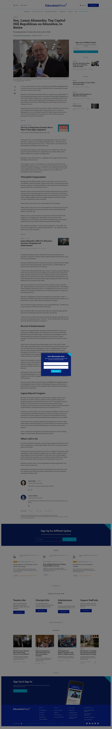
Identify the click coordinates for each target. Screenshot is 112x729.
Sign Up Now (56, 371)
